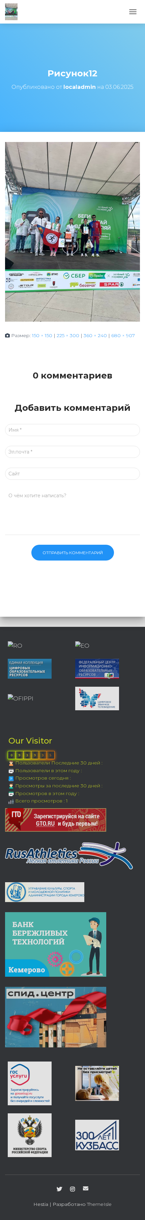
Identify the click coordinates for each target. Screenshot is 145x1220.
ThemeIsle (99, 1204)
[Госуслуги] (30, 1082)
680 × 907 (123, 335)
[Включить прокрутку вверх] (131, 1206)
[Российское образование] (15, 645)
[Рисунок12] (72, 231)
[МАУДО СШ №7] (14, 11)
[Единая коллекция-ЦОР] (30, 668)
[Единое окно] (82, 645)
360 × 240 (95, 335)
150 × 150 (42, 335)
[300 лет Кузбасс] (97, 1134)
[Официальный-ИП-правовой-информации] (20, 698)
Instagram (72, 1189)
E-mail (86, 1188)
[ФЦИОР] (97, 668)
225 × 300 (68, 335)
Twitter (59, 1189)
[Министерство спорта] (30, 1134)
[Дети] (97, 1082)
